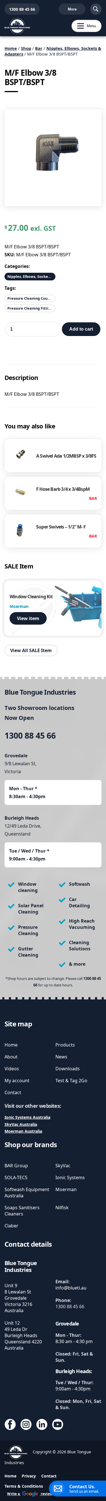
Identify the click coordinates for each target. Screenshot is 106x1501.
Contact (13, 1092)
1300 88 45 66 (20, 9)
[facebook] (10, 1425)
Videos (12, 1069)
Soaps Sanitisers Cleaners (22, 1210)
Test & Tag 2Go (71, 1080)
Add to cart (81, 329)
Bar (38, 48)
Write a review (30, 1493)
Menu (84, 26)
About (11, 1057)
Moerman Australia (23, 1131)
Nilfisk (62, 1207)
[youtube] (57, 1425)
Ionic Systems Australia (27, 1117)
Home (11, 48)
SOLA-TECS (16, 1177)
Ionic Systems (70, 1177)
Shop (26, 48)
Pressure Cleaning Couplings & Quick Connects (31, 298)
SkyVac (62, 1165)
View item (28, 618)
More (72, 9)
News (61, 1057)
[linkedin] (41, 1425)
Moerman (66, 1189)
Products (65, 1045)
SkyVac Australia (21, 1124)
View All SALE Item (31, 650)
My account (17, 1080)
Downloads (67, 1069)
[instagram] (26, 1425)
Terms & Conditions (24, 1486)
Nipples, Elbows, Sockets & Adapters (31, 276)
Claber (11, 1226)
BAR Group (16, 1165)
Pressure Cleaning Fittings (31, 308)
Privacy (29, 1476)
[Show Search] (95, 9)
